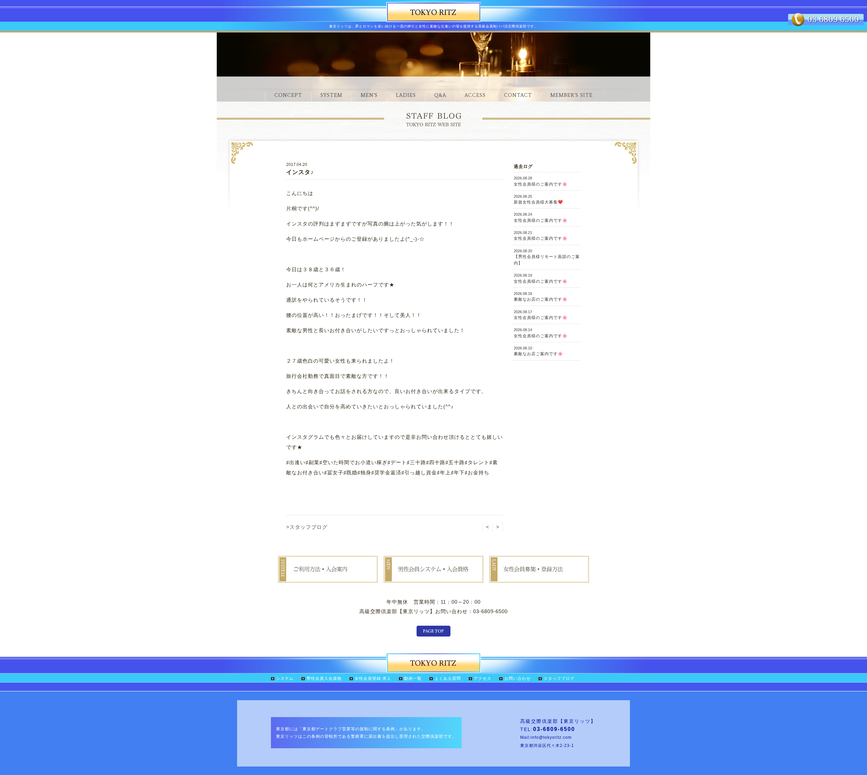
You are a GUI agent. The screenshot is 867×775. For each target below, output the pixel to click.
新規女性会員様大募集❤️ (538, 199)
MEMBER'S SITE (571, 95)
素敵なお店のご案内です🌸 (541, 297)
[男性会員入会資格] (433, 578)
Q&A (440, 95)
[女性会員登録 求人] (539, 578)
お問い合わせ (517, 678)
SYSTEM (331, 95)
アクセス (482, 678)
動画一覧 (413, 678)
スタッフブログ (559, 678)
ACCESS (475, 95)
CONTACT (518, 95)
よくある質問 (448, 678)
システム (285, 678)
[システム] (328, 578)
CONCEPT (288, 95)
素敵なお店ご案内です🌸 (538, 351)
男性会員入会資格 (324, 678)
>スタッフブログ (306, 527)
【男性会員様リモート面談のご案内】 (547, 257)
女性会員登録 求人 (373, 678)
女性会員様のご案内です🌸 (541, 181)
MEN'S (369, 95)
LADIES (406, 95)
